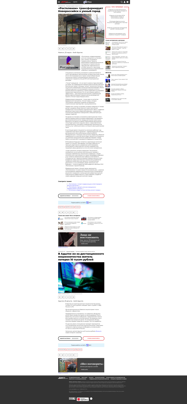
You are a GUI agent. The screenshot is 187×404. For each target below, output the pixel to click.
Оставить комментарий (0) (94, 195)
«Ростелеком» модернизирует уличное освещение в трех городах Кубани (94, 218)
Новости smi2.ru (63, 247)
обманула (98, 331)
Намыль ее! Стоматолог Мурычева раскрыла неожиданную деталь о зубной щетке (119, 53)
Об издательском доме (74, 377)
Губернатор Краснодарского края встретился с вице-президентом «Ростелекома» (72, 228)
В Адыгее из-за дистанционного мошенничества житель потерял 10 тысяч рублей (117, 11)
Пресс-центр (84, 377)
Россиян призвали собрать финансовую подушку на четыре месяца (118, 90)
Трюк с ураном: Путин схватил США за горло (119, 80)
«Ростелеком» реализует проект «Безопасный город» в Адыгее (71, 218)
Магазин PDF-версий (99, 377)
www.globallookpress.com (76, 293)
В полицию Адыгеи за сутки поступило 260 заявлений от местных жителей (117, 22)
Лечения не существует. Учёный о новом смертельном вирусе (119, 67)
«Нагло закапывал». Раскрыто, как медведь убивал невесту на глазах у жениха (120, 57)
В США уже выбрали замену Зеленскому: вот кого (117, 94)
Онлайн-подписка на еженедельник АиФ (115, 377)
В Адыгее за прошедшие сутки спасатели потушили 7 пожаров (117, 34)
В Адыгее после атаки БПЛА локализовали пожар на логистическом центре (117, 17)
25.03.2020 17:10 (61, 5)
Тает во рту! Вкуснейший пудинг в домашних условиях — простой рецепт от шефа (119, 48)
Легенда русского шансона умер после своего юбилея (118, 99)
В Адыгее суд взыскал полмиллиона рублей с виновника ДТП (117, 28)
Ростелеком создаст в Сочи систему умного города (84, 190)
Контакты (91, 377)
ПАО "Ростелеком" (62, 45)
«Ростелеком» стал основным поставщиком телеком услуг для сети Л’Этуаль (95, 223)
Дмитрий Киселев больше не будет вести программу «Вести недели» (119, 85)
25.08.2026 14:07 (61, 251)
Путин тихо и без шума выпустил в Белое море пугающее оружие (119, 75)
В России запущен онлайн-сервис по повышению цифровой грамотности (72, 223)
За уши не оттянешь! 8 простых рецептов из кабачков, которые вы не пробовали (120, 62)
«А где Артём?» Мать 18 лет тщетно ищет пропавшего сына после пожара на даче (120, 43)
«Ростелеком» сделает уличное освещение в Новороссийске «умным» (81, 187)
